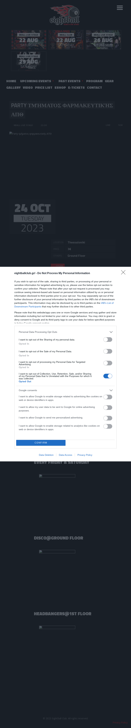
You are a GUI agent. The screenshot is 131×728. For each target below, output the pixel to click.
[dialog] (65, 364)
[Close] (124, 273)
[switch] (107, 339)
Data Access (65, 455)
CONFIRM (41, 442)
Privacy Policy (84, 455)
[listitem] (65, 332)
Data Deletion (46, 455)
